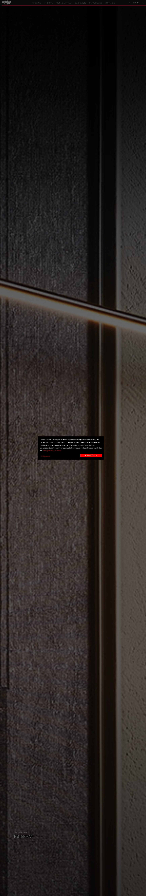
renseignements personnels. (52, 451)
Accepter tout (91, 455)
